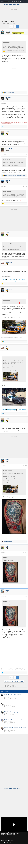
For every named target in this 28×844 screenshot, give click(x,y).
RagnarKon (8, 289)
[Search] (26, 2)
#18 (26, 138)
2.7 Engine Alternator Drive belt (13, 720)
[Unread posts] (23, 2)
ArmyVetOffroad (7, 705)
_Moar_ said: (6, 42)
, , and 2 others (15, 175)
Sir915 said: (5, 159)
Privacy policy (4, 840)
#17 (26, 103)
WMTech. (18, 833)
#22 (26, 268)
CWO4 (5, 713)
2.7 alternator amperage (11, 712)
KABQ (7, 460)
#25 (26, 425)
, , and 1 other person (14, 203)
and (9, 92)
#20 (26, 186)
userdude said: (6, 300)
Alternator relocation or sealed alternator (13, 695)
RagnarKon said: (7, 358)
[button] (1, 1)
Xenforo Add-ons (8, 834)
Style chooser (4, 836)
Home (12, 840)
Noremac (8, 97)
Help (9, 840)
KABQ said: (5, 557)
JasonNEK (4, 23)
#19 (26, 154)
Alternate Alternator (10, 704)
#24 (26, 353)
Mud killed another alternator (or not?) (15, 728)
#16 (26, 37)
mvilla (5, 729)
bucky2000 (6, 697)
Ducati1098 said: (7, 191)
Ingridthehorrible (8, 721)
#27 (26, 552)
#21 (26, 238)
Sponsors (3, 839)
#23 (26, 295)
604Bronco (8, 262)
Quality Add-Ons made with (7, 833)
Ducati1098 (8, 149)
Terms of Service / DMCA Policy (19, 839)
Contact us (8, 839)
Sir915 (7, 132)
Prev (11, 27)
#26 (26, 465)
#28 (26, 596)
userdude (8, 180)
